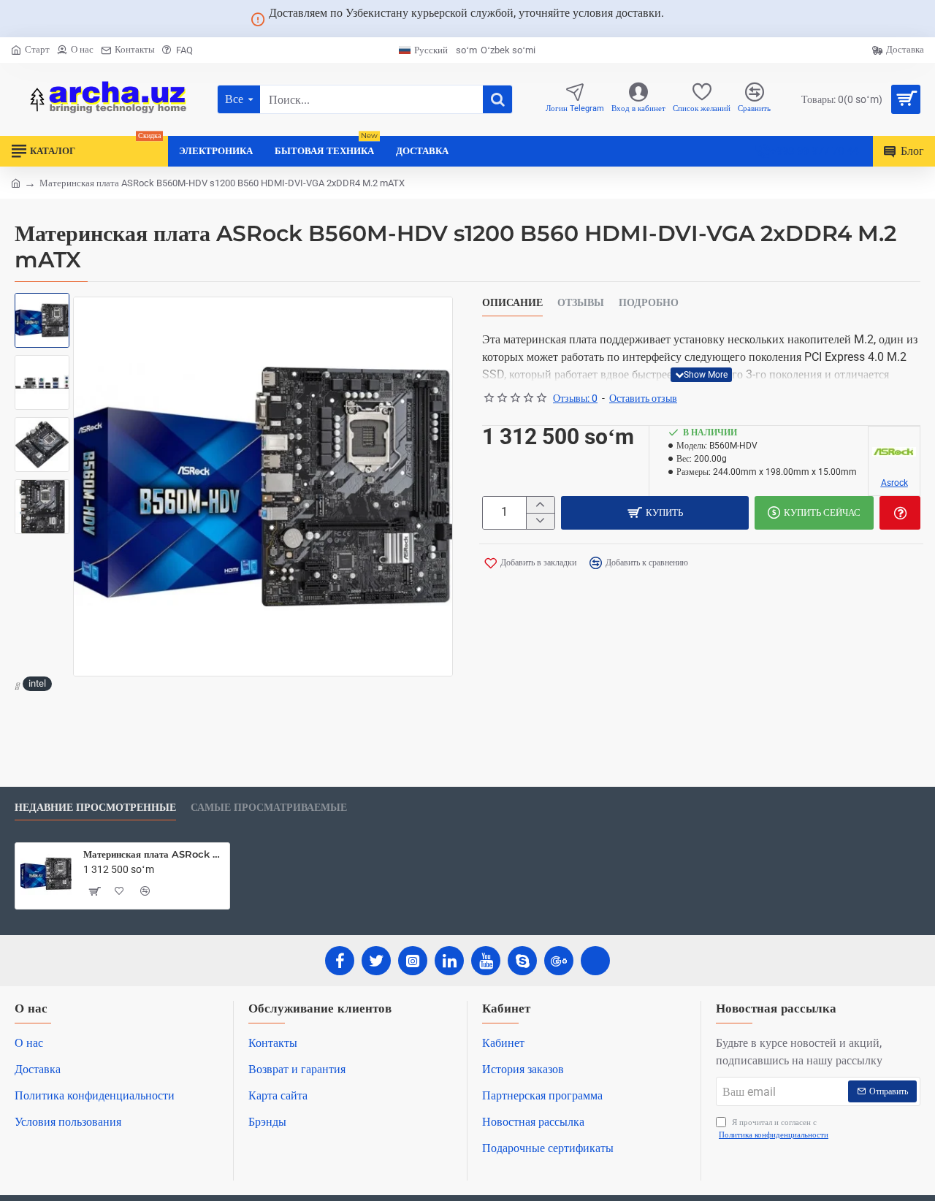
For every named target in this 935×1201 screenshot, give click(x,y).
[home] (15, 182)
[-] (540, 521)
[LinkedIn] (449, 960)
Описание (512, 303)
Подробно (649, 303)
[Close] (681, 19)
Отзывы (580, 303)
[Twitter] (376, 960)
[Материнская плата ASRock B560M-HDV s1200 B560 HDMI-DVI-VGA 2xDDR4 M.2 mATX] (46, 873)
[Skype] (522, 960)
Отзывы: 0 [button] (575, 398)
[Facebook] (339, 960)
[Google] (558, 960)
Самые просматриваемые (269, 807)
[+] (540, 505)
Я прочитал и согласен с (773, 1129)
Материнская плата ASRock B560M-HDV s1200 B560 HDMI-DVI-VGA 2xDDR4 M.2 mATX (153, 854)
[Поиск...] (497, 99)
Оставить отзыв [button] (643, 398)
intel (37, 683)
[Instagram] (412, 960)
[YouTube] (485, 960)
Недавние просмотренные (95, 807)
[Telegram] (595, 960)
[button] (43, 311)
